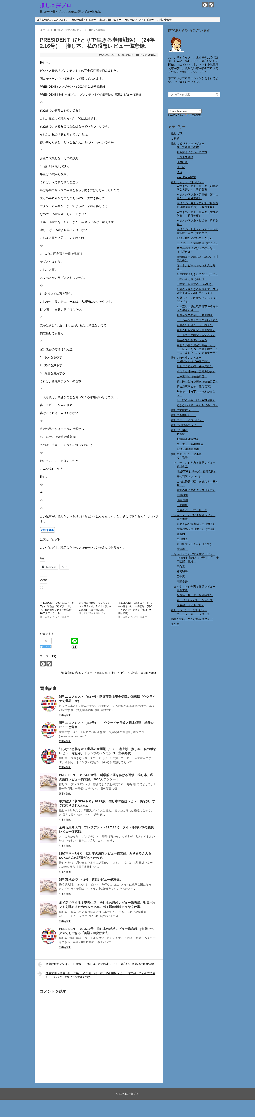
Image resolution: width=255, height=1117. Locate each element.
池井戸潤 (182, 500)
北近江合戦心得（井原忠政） (195, 366)
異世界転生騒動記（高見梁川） (196, 330)
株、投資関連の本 (188, 147)
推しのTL (177, 133)
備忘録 (69, 672)
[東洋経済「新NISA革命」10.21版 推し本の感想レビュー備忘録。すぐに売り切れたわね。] (48, 808)
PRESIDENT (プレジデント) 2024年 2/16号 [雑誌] (72, 86)
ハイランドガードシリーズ (193, 614)
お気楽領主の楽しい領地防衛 (195, 315)
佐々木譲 (182, 518)
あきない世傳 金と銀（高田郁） (197, 405)
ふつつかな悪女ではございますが (197, 320)
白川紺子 (182, 539)
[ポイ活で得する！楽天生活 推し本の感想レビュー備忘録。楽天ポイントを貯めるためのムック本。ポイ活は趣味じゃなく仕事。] (48, 909)
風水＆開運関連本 (188, 449)
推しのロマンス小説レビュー (189, 610)
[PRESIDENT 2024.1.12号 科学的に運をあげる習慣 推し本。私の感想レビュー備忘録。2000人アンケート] (48, 782)
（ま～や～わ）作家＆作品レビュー (193, 586)
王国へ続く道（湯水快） (192, 279)
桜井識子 (182, 457)
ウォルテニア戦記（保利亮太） (196, 335)
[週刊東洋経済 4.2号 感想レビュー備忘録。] (48, 886)
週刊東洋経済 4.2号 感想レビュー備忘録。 (91, 879)
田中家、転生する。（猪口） (195, 284)
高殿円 (181, 534)
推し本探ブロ (56, 5)
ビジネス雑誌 (147, 54)
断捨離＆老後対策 (188, 439)
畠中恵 (181, 576)
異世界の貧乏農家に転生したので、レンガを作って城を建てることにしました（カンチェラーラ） (197, 349)
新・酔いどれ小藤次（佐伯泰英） (197, 381)
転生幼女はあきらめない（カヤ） (197, 274)
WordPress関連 (186, 177)
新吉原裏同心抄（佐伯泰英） (195, 386)
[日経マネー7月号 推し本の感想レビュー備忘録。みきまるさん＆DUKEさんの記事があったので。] (48, 860)
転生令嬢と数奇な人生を (192, 340)
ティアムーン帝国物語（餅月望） (197, 243)
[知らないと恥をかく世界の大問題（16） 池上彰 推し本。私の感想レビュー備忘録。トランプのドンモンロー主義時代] (48, 756)
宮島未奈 (182, 590)
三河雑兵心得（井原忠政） (193, 361)
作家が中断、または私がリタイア (192, 619)
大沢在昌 (182, 505)
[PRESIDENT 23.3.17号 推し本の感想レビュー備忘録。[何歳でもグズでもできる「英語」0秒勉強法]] (48, 936)
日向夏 (181, 566)
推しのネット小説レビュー (187, 182)
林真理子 (182, 571)
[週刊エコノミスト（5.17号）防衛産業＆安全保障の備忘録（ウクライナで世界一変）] (48, 703)
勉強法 (181, 434)
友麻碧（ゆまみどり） (190, 605)
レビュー (86, 672)
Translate (196, 115)
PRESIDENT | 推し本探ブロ (58, 94)
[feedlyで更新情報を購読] (205, 4)
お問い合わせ (164, 19)
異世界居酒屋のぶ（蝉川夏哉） (196, 490)
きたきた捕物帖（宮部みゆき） (196, 371)
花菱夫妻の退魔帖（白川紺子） (196, 524)
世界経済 (182, 162)
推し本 (115, 672)
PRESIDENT (102, 672)
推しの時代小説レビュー (186, 357)
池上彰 (181, 167)
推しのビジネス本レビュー (139, 19)
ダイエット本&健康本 (190, 444)
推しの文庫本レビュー (83, 19)
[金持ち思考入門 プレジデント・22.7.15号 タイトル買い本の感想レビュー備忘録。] (48, 834)
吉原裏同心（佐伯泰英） (192, 376)
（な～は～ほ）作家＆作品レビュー (193, 554)
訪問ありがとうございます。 (52, 19)
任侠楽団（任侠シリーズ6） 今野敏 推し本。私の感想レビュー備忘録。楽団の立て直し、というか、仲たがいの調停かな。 (100, 975)
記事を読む (65, 715)
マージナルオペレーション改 (195, 600)
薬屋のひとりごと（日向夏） (195, 325)
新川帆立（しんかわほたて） (195, 544)
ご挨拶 (175, 138)
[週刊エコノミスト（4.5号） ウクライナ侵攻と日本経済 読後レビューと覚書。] (48, 730)
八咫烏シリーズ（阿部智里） (195, 595)
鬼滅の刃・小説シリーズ (192, 510)
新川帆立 (182, 466)
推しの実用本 (179, 430)
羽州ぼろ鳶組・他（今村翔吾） (196, 400)
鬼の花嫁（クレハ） (189, 476)
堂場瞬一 (182, 549)
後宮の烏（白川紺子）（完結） (196, 529)
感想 (77, 672)
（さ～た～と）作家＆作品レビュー (193, 515)
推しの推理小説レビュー (186, 425)
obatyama (150, 672)
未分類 (175, 624)
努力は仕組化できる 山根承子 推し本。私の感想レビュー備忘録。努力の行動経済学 (100, 963)
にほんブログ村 (50, 539)
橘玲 (179, 172)
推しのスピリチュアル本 (186, 454)
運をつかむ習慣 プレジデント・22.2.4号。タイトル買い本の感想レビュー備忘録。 (95, 606)
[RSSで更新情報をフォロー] (211, 4)
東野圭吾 (182, 581)
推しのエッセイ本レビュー (187, 420)
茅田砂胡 (182, 495)
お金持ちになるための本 (192, 152)
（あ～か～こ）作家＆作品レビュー (193, 462)
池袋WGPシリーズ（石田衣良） (196, 471)
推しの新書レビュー (110, 19)
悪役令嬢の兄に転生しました (195, 238)
